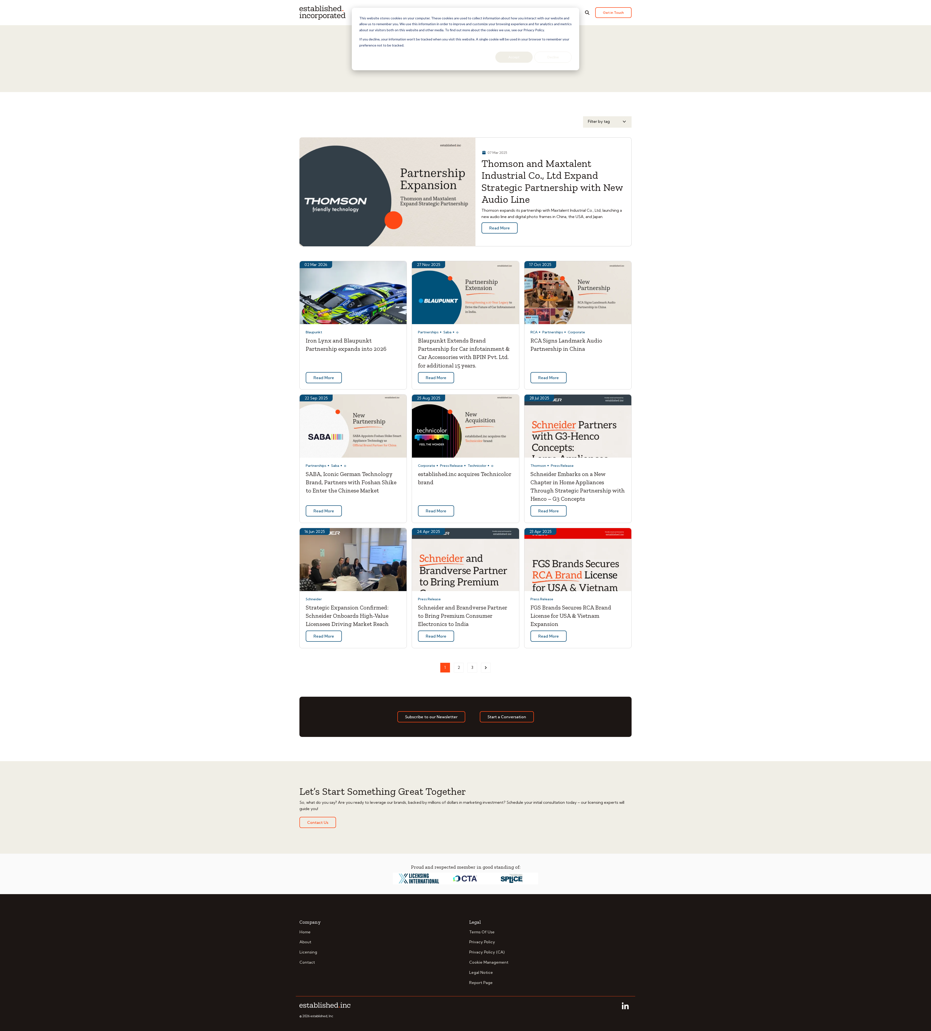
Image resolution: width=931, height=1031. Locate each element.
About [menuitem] (305, 941)
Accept (514, 57)
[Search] (587, 12)
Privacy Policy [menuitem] (482, 941)
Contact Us (317, 822)
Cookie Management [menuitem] (488, 962)
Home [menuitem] (305, 931)
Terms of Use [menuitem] (482, 931)
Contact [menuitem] (307, 962)
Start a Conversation (507, 716)
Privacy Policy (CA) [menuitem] (487, 952)
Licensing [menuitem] (308, 952)
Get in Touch (613, 12)
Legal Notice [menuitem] (481, 972)
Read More (499, 228)
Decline (553, 57)
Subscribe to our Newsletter (431, 716)
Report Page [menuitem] (481, 982)
